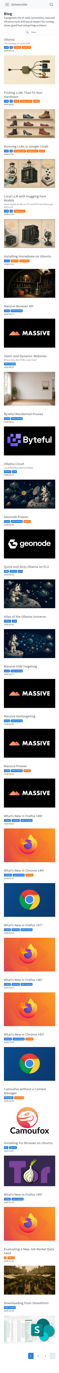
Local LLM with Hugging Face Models (25, 198)
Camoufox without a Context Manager (25, 1091)
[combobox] (51, 4)
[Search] (51, 4)
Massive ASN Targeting (20, 666)
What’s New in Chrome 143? (24, 1034)
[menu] (7, 4)
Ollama (9, 39)
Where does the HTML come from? (20, 360)
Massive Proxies (15, 766)
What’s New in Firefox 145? (23, 1194)
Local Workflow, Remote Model (18, 467)
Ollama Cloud (14, 464)
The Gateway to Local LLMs (17, 43)
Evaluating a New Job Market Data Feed (29, 1251)
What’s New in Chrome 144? (24, 870)
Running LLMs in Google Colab (26, 146)
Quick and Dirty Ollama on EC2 (26, 567)
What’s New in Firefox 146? (23, 980)
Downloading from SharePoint (26, 1303)
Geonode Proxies (16, 517)
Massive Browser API (18, 306)
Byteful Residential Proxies (23, 414)
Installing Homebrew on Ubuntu (27, 256)
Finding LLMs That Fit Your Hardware (23, 94)
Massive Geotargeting (19, 716)
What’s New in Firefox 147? (23, 925)
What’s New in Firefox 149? (23, 816)
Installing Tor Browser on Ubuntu (28, 1143)
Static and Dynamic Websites (25, 356)
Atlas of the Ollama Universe (25, 616)
